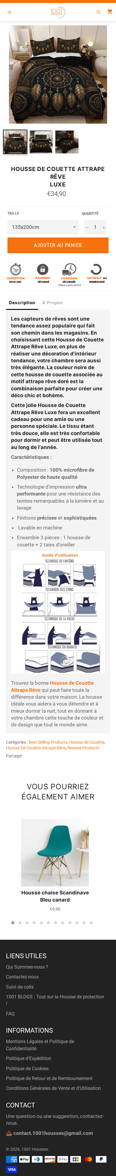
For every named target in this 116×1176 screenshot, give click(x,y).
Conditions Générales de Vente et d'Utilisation (53, 1088)
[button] (12, 923)
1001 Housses (34, 1149)
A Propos (52, 302)
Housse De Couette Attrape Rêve (36, 747)
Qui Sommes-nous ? (27, 967)
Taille (13, 213)
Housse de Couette (86, 742)
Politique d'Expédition (28, 1058)
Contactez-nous (22, 977)
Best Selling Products (48, 742)
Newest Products (83, 747)
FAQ (10, 1014)
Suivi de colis (20, 987)
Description (22, 302)
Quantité (90, 214)
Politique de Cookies (27, 1068)
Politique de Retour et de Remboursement (49, 1078)
